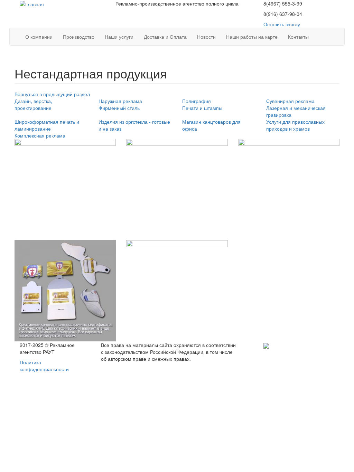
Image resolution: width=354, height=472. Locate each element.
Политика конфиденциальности (44, 365)
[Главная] (32, 3)
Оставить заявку (281, 24)
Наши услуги (119, 36)
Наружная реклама (120, 100)
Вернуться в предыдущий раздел (52, 94)
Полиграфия (196, 100)
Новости (206, 36)
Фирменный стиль (119, 107)
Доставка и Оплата (165, 36)
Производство (78, 36)
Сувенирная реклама (290, 100)
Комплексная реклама (40, 135)
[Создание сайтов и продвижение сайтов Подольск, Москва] (266, 344)
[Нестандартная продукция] (65, 189)
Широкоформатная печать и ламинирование (47, 125)
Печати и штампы (202, 107)
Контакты (298, 36)
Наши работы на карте (252, 36)
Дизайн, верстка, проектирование (33, 104)
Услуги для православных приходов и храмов (295, 125)
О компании (39, 36)
